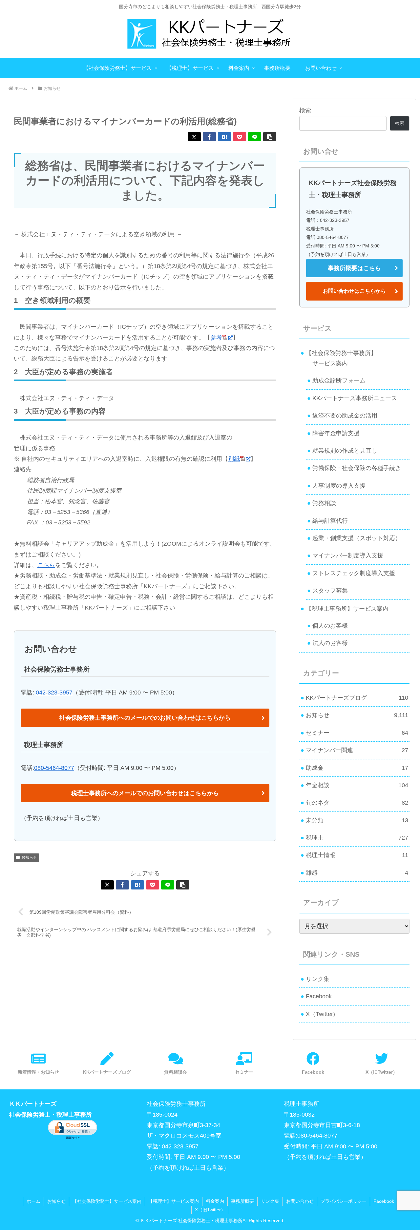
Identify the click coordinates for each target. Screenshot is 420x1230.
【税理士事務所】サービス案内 (347, 608)
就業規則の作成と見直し (344, 450)
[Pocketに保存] (239, 136)
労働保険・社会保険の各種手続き (356, 468)
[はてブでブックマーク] (224, 136)
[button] (269, 136)
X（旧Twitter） (210, 1209)
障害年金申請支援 (336, 433)
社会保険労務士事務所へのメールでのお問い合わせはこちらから (145, 717)
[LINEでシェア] (254, 136)
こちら (46, 565)
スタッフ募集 (330, 590)
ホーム (33, 1201)
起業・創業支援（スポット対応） (356, 538)
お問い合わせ (300, 1201)
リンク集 (317, 979)
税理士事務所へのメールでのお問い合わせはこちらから (145, 793)
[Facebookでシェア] (209, 136)
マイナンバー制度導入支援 (347, 555)
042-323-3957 (54, 692)
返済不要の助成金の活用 (344, 415)
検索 (305, 110)
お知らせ (29, 857)
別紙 (234, 459)
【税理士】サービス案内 (173, 1201)
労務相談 (324, 503)
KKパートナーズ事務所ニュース (354, 398)
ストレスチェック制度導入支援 (353, 573)
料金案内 (215, 1201)
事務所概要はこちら (354, 268)
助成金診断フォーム (339, 380)
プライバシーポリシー (344, 1201)
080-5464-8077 (54, 768)
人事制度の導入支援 (339, 485)
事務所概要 (242, 1201)
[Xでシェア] (194, 136)
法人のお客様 (330, 643)
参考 (216, 337)
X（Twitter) (320, 1014)
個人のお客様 (330, 625)
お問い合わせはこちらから (354, 291)
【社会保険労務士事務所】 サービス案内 (339, 358)
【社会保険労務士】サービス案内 (107, 1201)
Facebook (319, 996)
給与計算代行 (330, 520)
